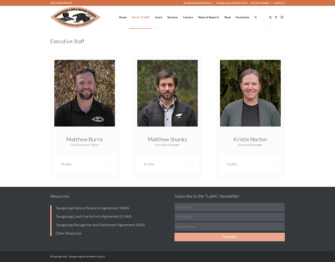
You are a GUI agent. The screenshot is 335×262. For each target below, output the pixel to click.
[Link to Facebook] (276, 17)
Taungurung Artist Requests (197, 3)
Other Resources (68, 233)
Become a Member (260, 3)
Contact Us (279, 3)
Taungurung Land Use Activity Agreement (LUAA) (93, 216)
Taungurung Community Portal (231, 3)
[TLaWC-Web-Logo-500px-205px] (75, 17)
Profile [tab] (66, 164)
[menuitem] (197, 3)
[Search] (255, 17)
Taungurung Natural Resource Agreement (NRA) (92, 208)
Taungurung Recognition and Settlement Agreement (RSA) (100, 225)
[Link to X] (270, 17)
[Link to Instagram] (282, 17)
